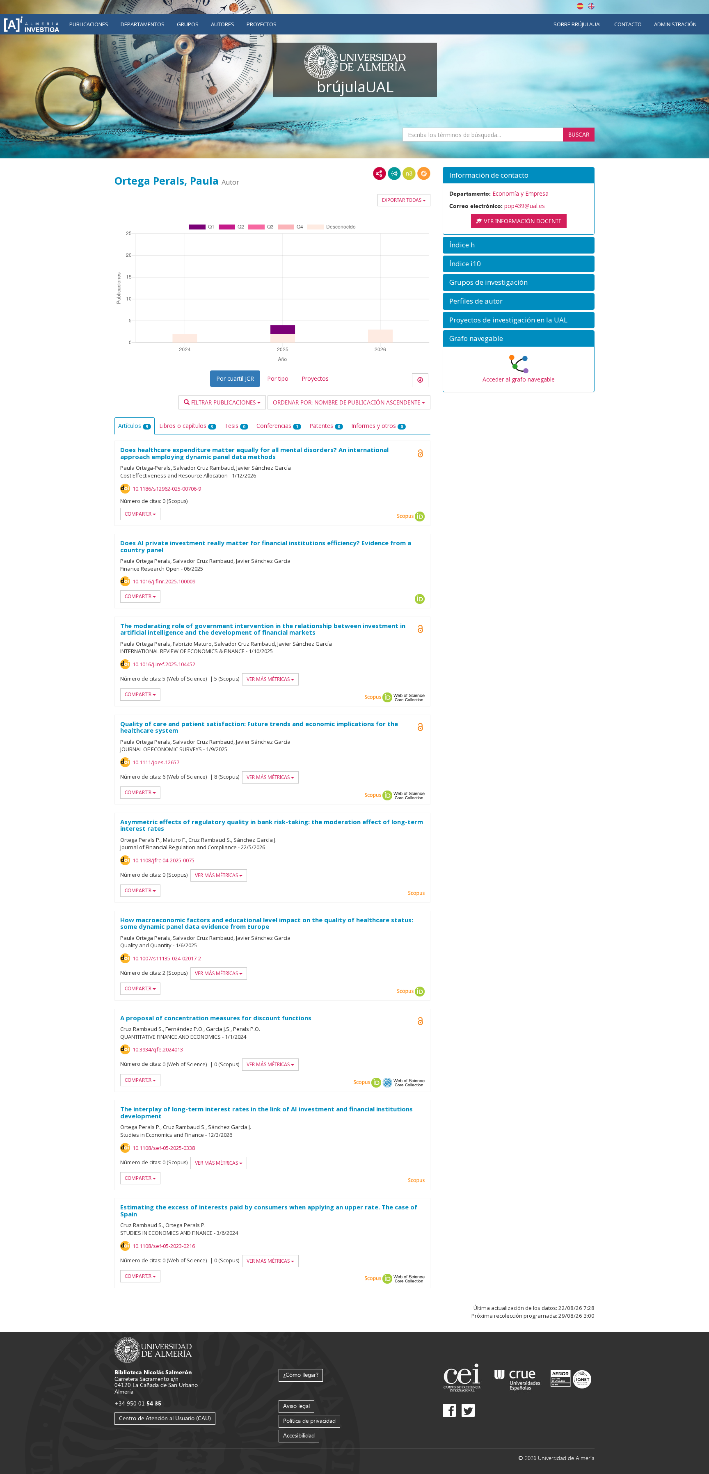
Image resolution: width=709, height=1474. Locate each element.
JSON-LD (394, 173)
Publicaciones (88, 24)
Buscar (578, 134)
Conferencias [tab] (277, 426)
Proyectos (262, 24)
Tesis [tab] (234, 426)
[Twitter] (468, 1410)
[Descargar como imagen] (420, 380)
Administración (675, 24)
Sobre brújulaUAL (577, 24)
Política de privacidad (309, 1420)
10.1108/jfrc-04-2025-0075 (163, 860)
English (591, 6)
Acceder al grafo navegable (519, 379)
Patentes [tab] (324, 426)
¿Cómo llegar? (300, 1374)
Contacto (628, 24)
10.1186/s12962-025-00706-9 (167, 488)
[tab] (518, 175)
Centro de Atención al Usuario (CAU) (165, 1418)
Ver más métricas (269, 679)
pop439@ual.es (524, 206)
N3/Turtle (409, 173)
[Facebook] (449, 1410)
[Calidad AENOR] (571, 1379)
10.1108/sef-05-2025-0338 (164, 1148)
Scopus (405, 516)
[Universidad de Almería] (153, 1349)
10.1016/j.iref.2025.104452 (164, 664)
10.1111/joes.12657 (156, 762)
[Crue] (517, 1379)
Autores (222, 24)
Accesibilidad (299, 1435)
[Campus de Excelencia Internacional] (463, 1379)
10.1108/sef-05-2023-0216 (164, 1246)
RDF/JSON (423, 173)
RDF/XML (379, 173)
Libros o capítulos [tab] (186, 426)
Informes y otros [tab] (377, 426)
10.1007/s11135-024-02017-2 (167, 958)
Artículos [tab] (133, 426)
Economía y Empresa (520, 193)
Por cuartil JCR (235, 378)
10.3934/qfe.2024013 (158, 1049)
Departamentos (143, 24)
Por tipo (277, 378)
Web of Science (409, 697)
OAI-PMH (387, 1083)
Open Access (420, 1021)
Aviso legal (296, 1406)
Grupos (188, 24)
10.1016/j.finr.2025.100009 (164, 581)
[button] (518, 175)
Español (580, 6)
